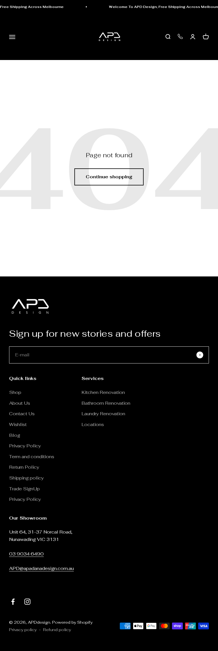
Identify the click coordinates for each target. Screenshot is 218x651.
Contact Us (22, 414)
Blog (14, 435)
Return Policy (24, 467)
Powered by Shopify (72, 622)
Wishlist (18, 424)
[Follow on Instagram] (27, 601)
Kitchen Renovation (103, 392)
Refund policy (57, 629)
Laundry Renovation (103, 414)
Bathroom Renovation (105, 403)
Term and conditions (31, 457)
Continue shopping (109, 177)
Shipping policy (26, 478)
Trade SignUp (24, 489)
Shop (15, 392)
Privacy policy (23, 629)
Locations (92, 424)
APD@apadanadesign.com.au (41, 568)
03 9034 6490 (26, 554)
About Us (19, 403)
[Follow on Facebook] (13, 601)
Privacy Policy (25, 446)
